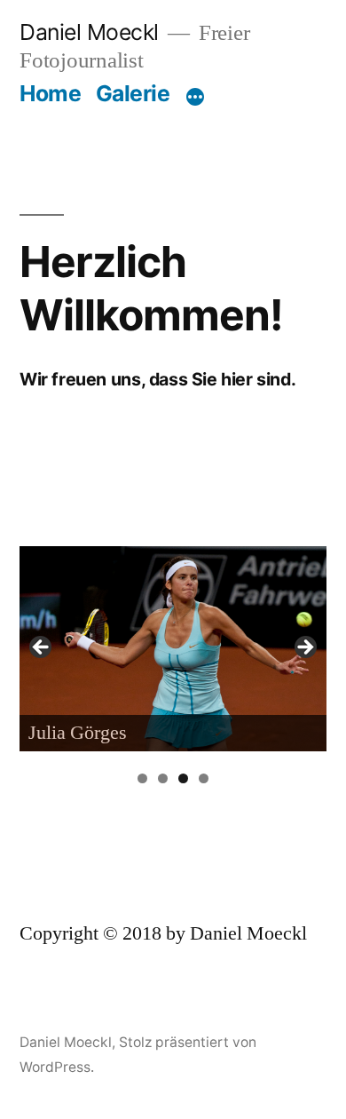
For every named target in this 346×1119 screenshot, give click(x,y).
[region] (173, 652)
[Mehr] (195, 96)
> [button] (304, 648)
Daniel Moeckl (89, 32)
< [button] (41, 648)
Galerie (133, 93)
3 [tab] (183, 778)
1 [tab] (142, 778)
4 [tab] (203, 778)
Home (50, 93)
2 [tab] (163, 778)
